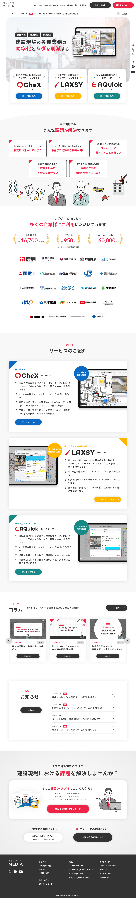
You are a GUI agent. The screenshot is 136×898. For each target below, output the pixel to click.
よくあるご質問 (105, 873)
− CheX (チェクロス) (77, 865)
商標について (105, 869)
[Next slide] (118, 13)
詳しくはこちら (29, 96)
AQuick (62, 5)
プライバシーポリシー (108, 865)
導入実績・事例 (72, 5)
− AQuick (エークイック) (79, 877)
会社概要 (103, 877)
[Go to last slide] (9, 641)
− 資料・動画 (44, 873)
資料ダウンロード (123, 5)
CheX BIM (47, 5)
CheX (40, 5)
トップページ (44, 861)
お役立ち (83, 5)
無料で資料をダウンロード (68, 808)
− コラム (42, 876)
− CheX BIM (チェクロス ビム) (81, 869)
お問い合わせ (100, 5)
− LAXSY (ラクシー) (76, 873)
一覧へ (124, 13)
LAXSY (55, 5)
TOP (34, 5)
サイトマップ (105, 861)
